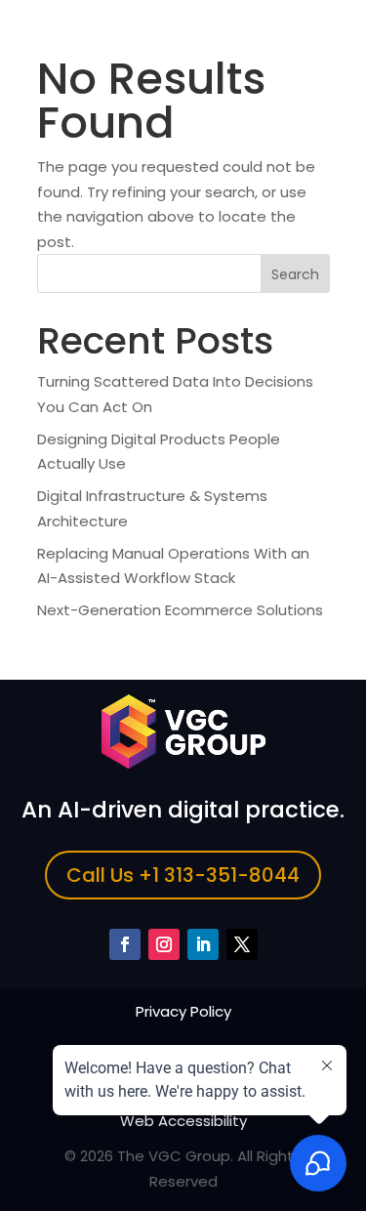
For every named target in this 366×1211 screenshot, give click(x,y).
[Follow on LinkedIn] (203, 944)
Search (295, 274)
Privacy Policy (183, 1011)
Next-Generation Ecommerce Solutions (180, 610)
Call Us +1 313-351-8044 (183, 875)
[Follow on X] (242, 944)
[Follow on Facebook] (125, 944)
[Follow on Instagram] (164, 944)
